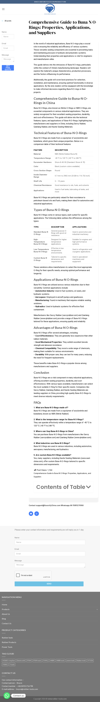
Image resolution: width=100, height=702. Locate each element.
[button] (88, 487)
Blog (4, 618)
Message (5, 55)
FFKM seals (37, 660)
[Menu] (3, 9)
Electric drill (21, 660)
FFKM (29, 660)
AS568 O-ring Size (9, 660)
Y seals (12, 665)
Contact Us (6, 623)
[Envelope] (31, 513)
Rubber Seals (7, 637)
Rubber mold (81, 660)
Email (4, 44)
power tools (71, 660)
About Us (6, 614)
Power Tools (7, 647)
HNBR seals (60, 660)
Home (4, 604)
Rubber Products (9, 642)
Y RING (5, 665)
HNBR (52, 660)
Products (6, 609)
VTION (90, 660)
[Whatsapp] (36, 513)
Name (4, 32)
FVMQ (45, 660)
